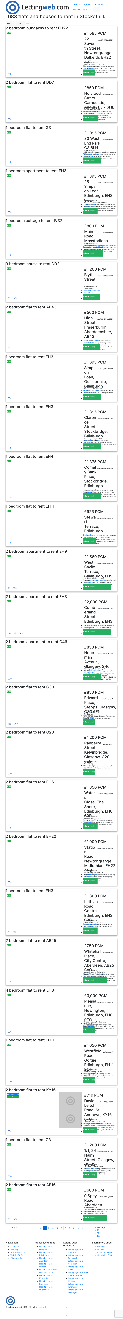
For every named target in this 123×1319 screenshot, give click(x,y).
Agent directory (17, 1252)
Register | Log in (80, 9)
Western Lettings (89, 716)
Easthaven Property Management (95, 1211)
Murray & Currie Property (92, 390)
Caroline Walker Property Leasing (95, 974)
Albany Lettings (88, 1024)
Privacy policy (16, 1258)
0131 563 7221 (88, 822)
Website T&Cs (16, 1255)
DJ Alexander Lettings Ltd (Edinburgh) (97, 580)
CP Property (87, 66)
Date (19, 23)
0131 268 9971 (88, 68)
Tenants (76, 4)
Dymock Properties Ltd (91, 290)
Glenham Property (89, 535)
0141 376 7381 (88, 1171)
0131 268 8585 (88, 582)
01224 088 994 (88, 1213)
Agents (86, 4)
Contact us (15, 1246)
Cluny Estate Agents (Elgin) (93, 247)
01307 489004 (88, 113)
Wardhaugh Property (90, 111)
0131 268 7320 (88, 206)
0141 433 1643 (88, 156)
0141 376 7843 (88, 673)
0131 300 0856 (88, 392)
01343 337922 (88, 249)
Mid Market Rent (104, 1255)
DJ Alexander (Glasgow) (92, 670)
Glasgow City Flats (90, 1168)
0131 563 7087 (88, 537)
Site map (14, 1249)
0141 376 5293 (88, 718)
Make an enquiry (89, 72)
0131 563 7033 (88, 1026)
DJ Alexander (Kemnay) (91, 340)
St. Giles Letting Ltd (90, 204)
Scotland (101, 1246)
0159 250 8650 (88, 1125)
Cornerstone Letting (90, 820)
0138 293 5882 (88, 292)
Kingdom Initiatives (90, 1123)
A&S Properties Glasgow (92, 154)
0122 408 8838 (88, 976)
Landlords (98, 4)
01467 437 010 (88, 343)
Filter (10, 23)
